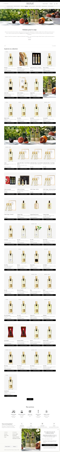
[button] (16, 6)
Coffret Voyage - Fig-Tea (34, 189)
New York (19, 315)
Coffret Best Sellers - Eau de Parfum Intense (23, 163)
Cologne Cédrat (19, 214)
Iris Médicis (45, 264)
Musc (31, 290)
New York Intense (7, 315)
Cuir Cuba (6, 239)
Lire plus (29, 39)
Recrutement (15, 435)
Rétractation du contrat (16, 438)
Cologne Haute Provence (34, 214)
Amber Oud (6, 92)
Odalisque (44, 315)
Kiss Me (5, 290)
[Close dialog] (58, 429)
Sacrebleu (44, 365)
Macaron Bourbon (20, 290)
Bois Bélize (19, 118)
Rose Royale (32, 365)
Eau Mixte (6, 264)
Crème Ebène (19, 67)
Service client (6, 435)
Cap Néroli (32, 118)
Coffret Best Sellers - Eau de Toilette (36, 162)
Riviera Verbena (46, 67)
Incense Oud (32, 264)
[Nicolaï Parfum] (30, 3)
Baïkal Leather (6, 118)
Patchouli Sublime (20, 340)
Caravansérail (45, 118)
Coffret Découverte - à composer (35, 67)
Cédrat (5, 162)
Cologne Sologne (46, 214)
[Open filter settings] (5, 46)
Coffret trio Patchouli (20, 189)
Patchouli (5, 67)
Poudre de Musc (46, 340)
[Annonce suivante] (46, 1)
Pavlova (31, 340)
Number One (32, 315)
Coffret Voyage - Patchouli (8, 214)
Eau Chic (18, 239)
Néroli (44, 290)
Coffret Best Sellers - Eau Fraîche (49, 162)
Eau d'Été (31, 239)
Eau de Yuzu (45, 239)
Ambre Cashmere (20, 92)
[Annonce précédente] (14, 1)
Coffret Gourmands (7, 189)
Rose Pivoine (19, 365)
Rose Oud (6, 365)
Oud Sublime (6, 340)
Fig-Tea (18, 264)
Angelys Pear (32, 92)
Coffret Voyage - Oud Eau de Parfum (49, 189)
